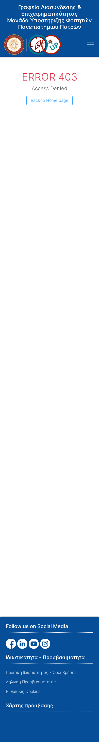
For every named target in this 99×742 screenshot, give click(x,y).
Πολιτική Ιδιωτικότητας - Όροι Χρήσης (41, 672)
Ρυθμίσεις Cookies (23, 691)
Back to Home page (49, 100)
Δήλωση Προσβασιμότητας (31, 681)
